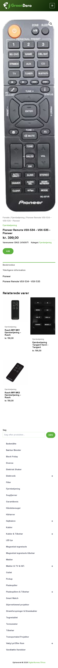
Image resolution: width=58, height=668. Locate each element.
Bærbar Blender (13, 450)
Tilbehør (10, 630)
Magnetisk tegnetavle (16, 547)
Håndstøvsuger (13, 508)
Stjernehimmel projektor (17, 604)
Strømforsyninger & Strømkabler (21, 611)
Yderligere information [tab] (14, 270)
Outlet (9, 572)
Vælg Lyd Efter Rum (29, 643)
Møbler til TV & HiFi (29, 566)
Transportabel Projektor (17, 637)
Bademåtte (11, 444)
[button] (50, 23)
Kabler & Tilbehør (29, 533)
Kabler (9, 527)
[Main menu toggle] (52, 5)
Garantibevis (12, 501)
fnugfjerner (11, 495)
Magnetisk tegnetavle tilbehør (20, 553)
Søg (4, 430)
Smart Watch (12, 598)
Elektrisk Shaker (14, 469)
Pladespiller (11, 585)
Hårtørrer (10, 514)
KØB (8, 251)
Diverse (9, 463)
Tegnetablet (12, 617)
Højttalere (29, 521)
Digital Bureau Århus (36, 662)
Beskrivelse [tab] (9, 265)
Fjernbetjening (13, 489)
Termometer (12, 624)
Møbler (9, 559)
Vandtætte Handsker (16, 650)
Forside (6, 217)
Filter (8, 482)
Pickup (9, 579)
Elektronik (29, 476)
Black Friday (12, 456)
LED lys (9, 540)
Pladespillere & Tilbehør (29, 591)
